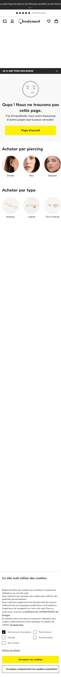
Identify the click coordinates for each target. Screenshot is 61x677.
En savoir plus (16, 624)
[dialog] (30, 624)
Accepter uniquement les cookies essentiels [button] (31, 669)
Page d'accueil (30, 130)
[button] (30, 7)
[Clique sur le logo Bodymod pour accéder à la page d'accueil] (30, 21)
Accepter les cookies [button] (30, 659)
